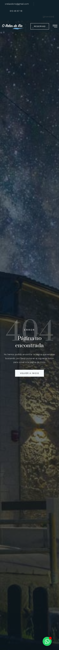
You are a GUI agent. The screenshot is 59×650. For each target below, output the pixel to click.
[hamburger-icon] (55, 26)
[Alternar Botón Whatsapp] (47, 641)
